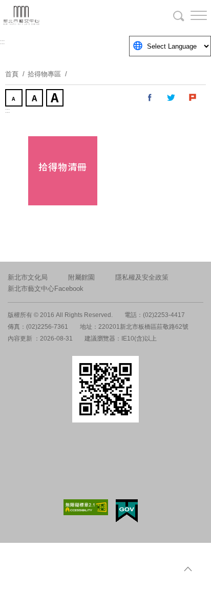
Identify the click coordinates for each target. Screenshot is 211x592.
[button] (190, 15)
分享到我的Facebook (150, 98)
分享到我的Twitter (171, 98)
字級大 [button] (56, 99)
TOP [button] (188, 569)
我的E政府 (127, 510)
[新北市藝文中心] (61, 15)
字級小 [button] (15, 99)
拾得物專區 (44, 74)
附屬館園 (81, 277)
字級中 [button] (35, 99)
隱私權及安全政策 (141, 277)
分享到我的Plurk (193, 98)
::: (2, 42)
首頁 (11, 74)
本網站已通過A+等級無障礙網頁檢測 (86, 507)
